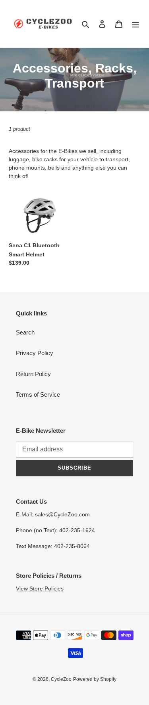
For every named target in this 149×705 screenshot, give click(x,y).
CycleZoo (61, 679)
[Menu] (135, 23)
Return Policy (33, 374)
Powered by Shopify (94, 679)
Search (25, 332)
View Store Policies (40, 588)
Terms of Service (38, 394)
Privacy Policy (34, 353)
